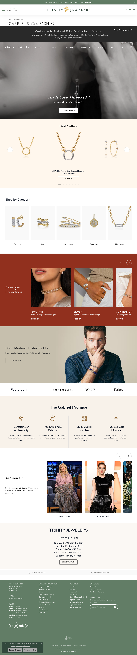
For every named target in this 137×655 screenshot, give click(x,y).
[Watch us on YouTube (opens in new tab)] (21, 626)
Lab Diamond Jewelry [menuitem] (46, 594)
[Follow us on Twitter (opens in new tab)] (16, 626)
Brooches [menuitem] (42, 612)
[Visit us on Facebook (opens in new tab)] (11, 626)
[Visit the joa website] (68, 637)
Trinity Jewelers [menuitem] (75, 607)
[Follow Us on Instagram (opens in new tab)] (27, 626)
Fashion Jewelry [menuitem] (44, 605)
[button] (126, 9)
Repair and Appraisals (97, 592)
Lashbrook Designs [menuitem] (76, 602)
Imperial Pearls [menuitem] (75, 599)
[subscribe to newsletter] (115, 607)
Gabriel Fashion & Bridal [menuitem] (78, 597)
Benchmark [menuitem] (73, 592)
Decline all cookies (15, 650)
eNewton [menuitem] (73, 589)
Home (10, 19)
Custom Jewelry (95, 589)
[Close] (134, 2)
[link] (12, 9)
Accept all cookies (30, 650)
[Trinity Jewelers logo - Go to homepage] (68, 9)
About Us (93, 587)
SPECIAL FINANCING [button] (85, 2)
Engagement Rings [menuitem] (45, 587)
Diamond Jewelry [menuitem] (45, 592)
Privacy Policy (54, 645)
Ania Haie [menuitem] (73, 587)
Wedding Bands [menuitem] (44, 589)
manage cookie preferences (20, 646)
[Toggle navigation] (3, 10)
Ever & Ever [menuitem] (74, 594)
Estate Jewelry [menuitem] (44, 610)
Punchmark (72, 652)
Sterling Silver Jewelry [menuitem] (47, 602)
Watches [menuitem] (42, 607)
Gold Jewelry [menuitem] (43, 599)
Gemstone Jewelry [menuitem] (45, 597)
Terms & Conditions (66, 645)
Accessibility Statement (79, 645)
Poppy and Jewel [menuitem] (75, 605)
